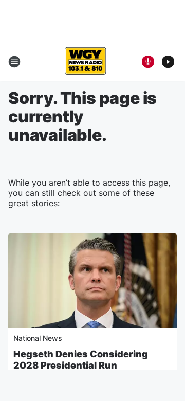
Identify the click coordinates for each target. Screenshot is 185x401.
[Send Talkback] (148, 62)
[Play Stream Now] (168, 62)
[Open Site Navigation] (14, 62)
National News (37, 338)
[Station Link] (85, 61)
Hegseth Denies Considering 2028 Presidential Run (80, 360)
